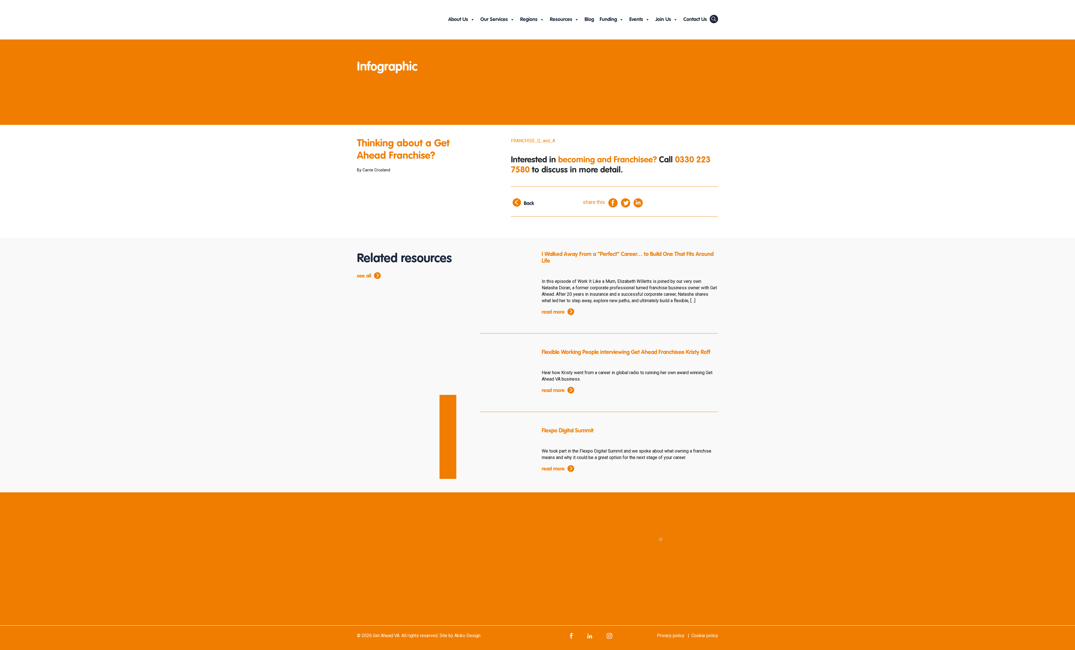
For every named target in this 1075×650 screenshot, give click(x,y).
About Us (458, 19)
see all (364, 276)
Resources (561, 19)
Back (529, 203)
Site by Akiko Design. (460, 635)
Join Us (663, 19)
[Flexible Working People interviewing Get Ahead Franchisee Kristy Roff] (506, 371)
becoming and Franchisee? (607, 160)
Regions (529, 19)
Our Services (494, 19)
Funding (608, 19)
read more (553, 312)
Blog (589, 19)
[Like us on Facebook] (571, 635)
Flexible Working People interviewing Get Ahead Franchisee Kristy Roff (626, 352)
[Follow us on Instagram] (609, 635)
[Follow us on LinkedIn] (589, 635)
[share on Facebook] (613, 202)
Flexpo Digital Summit (567, 431)
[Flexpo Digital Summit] (506, 450)
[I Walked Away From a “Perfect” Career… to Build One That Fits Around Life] (506, 273)
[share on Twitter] (625, 202)
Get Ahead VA (386, 635)
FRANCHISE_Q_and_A (533, 140)
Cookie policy (704, 635)
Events (636, 19)
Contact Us (695, 19)
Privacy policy (670, 635)
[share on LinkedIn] (638, 202)
